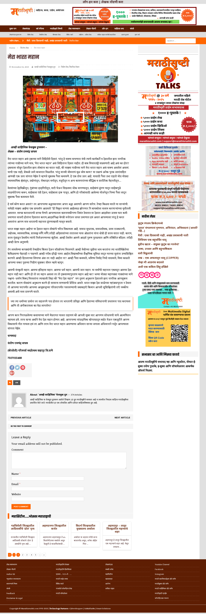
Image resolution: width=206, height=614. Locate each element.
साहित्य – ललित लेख (85, 35)
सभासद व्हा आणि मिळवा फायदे (160, 354)
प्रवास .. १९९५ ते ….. (63, 574)
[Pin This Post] (22, 367)
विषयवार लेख (56, 35)
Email (15, 484)
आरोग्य (107, 584)
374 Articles (76, 394)
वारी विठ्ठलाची (145, 253)
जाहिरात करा (119, 28)
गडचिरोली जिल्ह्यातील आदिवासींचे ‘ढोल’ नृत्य (22, 527)
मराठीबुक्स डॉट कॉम (162, 584)
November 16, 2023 (20, 67)
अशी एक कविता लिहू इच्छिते (153, 267)
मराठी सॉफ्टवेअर (61, 593)
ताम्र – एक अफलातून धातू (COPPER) (158, 258)
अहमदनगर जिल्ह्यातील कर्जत (54, 527)
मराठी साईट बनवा (62, 579)
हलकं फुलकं (125, 35)
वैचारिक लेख (43, 35)
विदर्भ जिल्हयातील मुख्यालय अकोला (85, 527)
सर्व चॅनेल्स (40, 28)
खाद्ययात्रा (109, 579)
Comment (17, 449)
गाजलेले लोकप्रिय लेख (64, 588)
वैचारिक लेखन (74, 67)
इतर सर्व (137, 35)
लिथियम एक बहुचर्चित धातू (152, 239)
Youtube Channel (162, 564)
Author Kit (10, 574)
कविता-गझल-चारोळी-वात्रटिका (106, 35)
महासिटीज (109, 574)
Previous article (21, 417)
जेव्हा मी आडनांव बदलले (151, 262)
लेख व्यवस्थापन (74, 28)
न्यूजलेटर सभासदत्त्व (13, 579)
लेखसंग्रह (26, 28)
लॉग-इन (105, 28)
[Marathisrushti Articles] (37, 11)
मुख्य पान (13, 28)
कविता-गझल (109, 588)
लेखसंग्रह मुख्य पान (15, 35)
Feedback (10, 593)
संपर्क (132, 28)
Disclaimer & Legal (14, 598)
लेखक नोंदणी (91, 28)
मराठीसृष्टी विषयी (56, 28)
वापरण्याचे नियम (11, 584)
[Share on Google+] (12, 373)
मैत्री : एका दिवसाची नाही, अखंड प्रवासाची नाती (163, 235)
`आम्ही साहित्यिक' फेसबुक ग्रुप (44, 67)
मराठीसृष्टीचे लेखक (62, 564)
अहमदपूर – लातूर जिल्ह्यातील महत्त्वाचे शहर (117, 528)
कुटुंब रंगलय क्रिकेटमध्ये (150, 223)
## (16, 382)
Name (15, 474)
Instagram (159, 574)
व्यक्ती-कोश (109, 569)
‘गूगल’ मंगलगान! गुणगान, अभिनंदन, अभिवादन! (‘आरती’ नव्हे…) (168, 229)
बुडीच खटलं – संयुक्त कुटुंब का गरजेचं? (158, 244)
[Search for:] (181, 40)
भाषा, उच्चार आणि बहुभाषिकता (155, 249)
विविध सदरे (70, 35)
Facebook (159, 569)
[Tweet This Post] (17, 367)
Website (16, 494)
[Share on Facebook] (12, 367)
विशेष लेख (30, 35)
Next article (122, 417)
